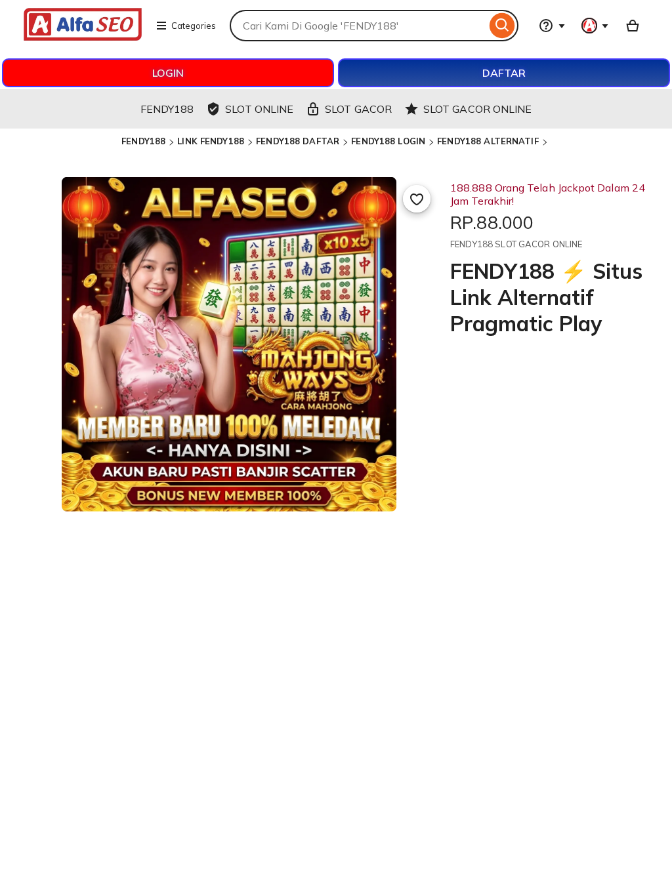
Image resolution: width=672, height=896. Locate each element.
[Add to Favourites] (416, 199)
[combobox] (358, 25)
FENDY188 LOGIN (388, 141)
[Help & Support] (552, 25)
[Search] (502, 25)
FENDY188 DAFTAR (297, 141)
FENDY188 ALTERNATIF (487, 141)
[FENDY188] (83, 36)
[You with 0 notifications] (595, 25)
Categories (193, 25)
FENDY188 (143, 141)
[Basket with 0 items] (632, 25)
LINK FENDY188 (210, 141)
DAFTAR (504, 72)
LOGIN (168, 72)
